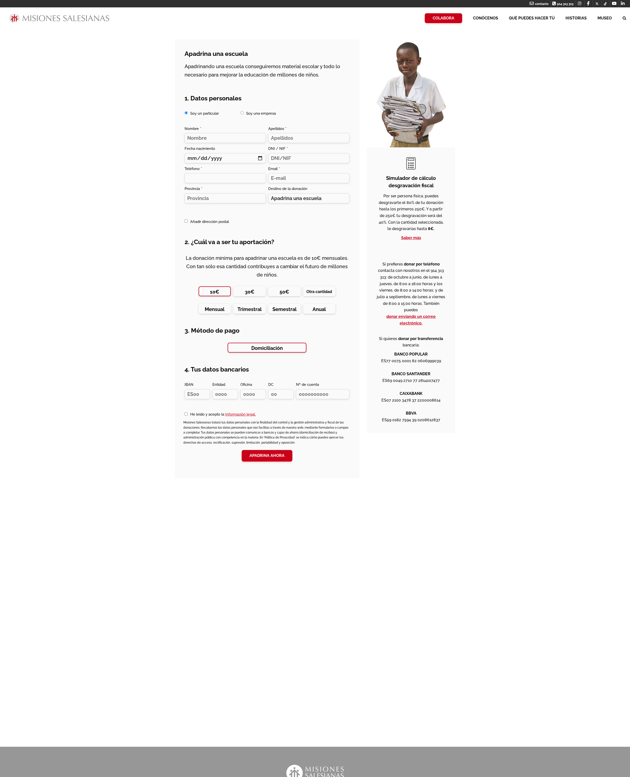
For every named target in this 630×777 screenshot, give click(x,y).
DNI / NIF (278, 148)
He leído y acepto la (223, 414)
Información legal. (240, 414)
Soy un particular (204, 113)
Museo (605, 18)
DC (270, 384)
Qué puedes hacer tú (532, 18)
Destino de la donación (287, 188)
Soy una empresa (261, 113)
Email (274, 169)
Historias (576, 18)
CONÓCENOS (485, 18)
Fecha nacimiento (200, 148)
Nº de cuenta (307, 384)
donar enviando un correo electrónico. (411, 320)
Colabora (443, 18)
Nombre (193, 128)
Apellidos (277, 128)
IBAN (189, 384)
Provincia (193, 188)
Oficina (246, 384)
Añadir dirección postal (209, 221)
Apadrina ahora (267, 455)
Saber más (411, 237)
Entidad (218, 384)
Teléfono (193, 169)
